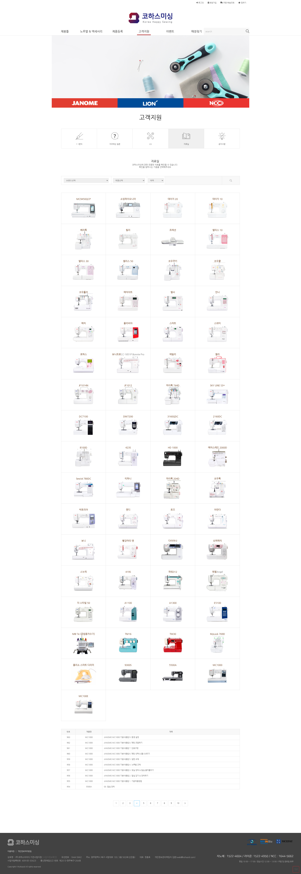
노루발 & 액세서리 (91, 31)
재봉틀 (65, 31)
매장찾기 (196, 31)
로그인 (201, 3)
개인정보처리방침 (25, 851)
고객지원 (144, 31)
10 (178, 803)
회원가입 (213, 3)
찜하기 (243, 3)
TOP (296, 869)
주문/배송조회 (228, 3)
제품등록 (117, 31)
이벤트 (170, 31)
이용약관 (11, 851)
